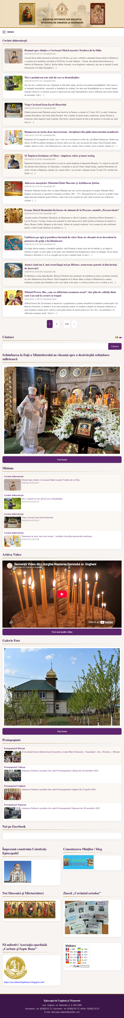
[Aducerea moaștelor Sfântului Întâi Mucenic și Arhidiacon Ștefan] (14, 191)
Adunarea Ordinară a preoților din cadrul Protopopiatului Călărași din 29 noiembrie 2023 (60, 771)
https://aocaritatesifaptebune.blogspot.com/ (24, 982)
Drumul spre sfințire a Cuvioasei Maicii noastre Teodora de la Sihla (62, 50)
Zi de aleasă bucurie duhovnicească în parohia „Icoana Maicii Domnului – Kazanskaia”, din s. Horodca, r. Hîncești (71, 752)
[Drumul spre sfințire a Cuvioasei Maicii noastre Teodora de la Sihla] (14, 59)
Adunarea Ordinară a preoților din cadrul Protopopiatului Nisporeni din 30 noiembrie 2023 (61, 808)
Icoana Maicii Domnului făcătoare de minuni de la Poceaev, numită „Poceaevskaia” (71, 210)
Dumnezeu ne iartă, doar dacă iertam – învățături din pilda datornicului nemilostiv (57, 536)
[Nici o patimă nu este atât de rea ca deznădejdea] (14, 86)
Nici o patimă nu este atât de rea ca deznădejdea (51, 77)
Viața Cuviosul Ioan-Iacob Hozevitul (45, 104)
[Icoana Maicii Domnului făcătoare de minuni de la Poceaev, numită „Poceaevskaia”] (14, 218)
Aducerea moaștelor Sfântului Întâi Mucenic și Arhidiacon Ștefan (61, 183)
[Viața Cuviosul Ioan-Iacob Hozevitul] (14, 113)
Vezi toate (62, 459)
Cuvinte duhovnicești (13, 476)
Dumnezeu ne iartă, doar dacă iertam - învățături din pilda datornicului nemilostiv (71, 132)
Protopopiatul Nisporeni (15, 805)
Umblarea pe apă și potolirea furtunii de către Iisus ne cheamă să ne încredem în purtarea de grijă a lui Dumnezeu (70, 239)
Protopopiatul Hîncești (14, 748)
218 (67, 324)
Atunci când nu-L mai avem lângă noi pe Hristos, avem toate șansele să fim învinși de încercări (70, 266)
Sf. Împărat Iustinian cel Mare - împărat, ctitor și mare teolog (59, 155)
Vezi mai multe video (62, 632)
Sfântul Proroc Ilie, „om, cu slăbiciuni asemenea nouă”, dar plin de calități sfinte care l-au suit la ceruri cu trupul (70, 293)
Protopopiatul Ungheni (14, 786)
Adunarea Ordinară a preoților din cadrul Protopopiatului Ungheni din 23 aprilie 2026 (59, 790)
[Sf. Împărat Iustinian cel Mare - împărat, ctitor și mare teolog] (14, 164)
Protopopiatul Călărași (14, 767)
